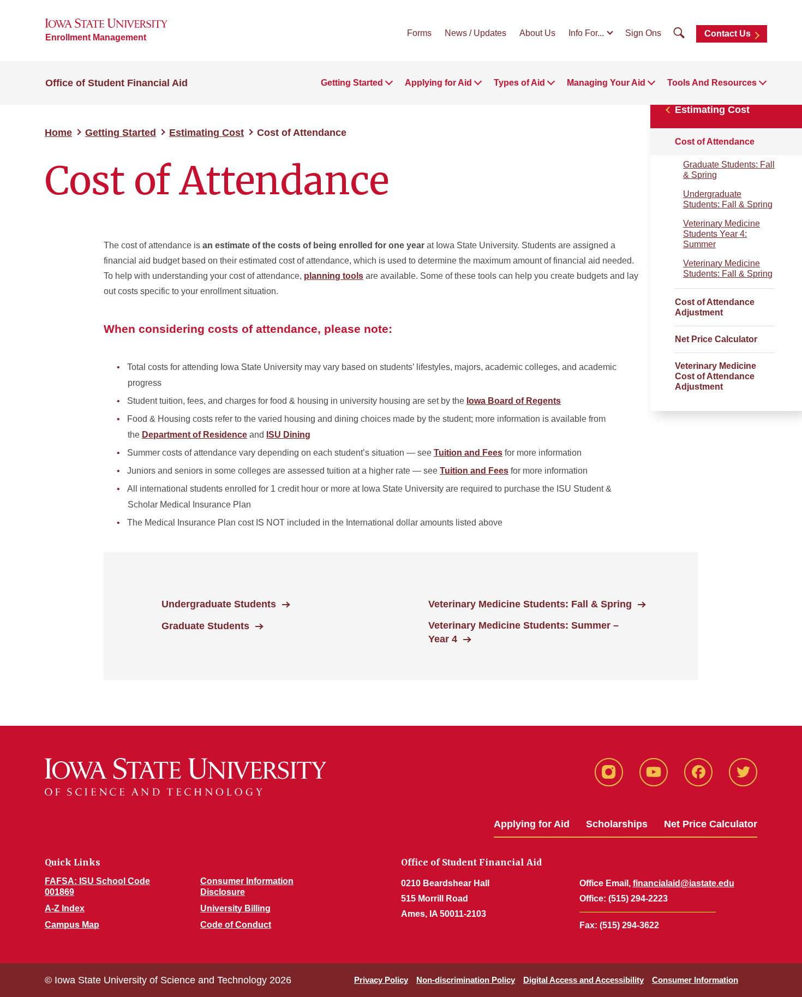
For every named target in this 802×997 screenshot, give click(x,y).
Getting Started (352, 82)
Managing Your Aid (606, 82)
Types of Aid (519, 82)
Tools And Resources (712, 82)
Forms (419, 33)
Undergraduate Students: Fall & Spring (728, 199)
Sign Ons (643, 33)
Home (58, 132)
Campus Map (72, 924)
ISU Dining (288, 434)
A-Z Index (65, 908)
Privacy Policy (381, 979)
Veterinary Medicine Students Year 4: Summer (721, 234)
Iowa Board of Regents (513, 400)
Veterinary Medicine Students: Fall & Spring (728, 268)
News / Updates (475, 33)
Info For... (586, 33)
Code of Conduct (235, 924)
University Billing (235, 908)
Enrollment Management (95, 37)
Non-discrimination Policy (465, 979)
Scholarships (617, 824)
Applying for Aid (438, 82)
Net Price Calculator (716, 339)
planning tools (333, 275)
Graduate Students (205, 625)
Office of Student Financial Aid (116, 82)
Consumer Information (695, 979)
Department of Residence (194, 434)
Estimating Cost (206, 132)
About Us (537, 33)
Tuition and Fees (468, 452)
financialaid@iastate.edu (683, 883)
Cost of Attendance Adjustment (715, 307)
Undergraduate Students (218, 604)
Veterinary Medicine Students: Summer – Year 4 (523, 632)
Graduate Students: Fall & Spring (729, 170)
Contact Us (727, 33)
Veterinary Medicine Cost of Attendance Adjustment (715, 376)
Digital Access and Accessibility (583, 979)
